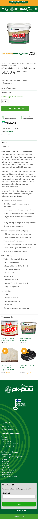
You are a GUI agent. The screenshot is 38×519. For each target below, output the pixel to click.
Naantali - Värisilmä (7, 446)
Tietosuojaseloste (7, 472)
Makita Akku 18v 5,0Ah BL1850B (27, 366)
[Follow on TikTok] (18, 511)
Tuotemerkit (5, 463)
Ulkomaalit (13, 65)
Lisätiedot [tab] (5, 146)
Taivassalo (4, 439)
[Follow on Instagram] (15, 511)
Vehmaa (4, 437)
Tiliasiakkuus (5, 461)
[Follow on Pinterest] (20, 511)
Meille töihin (5, 465)
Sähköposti (6, 493)
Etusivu (4, 64)
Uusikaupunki (6, 441)
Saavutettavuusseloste (9, 476)
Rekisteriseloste (6, 474)
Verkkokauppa (6, 454)
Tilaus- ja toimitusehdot (9, 470)
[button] (2, 9)
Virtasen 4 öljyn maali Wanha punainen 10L (7, 339)
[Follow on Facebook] (13, 511)
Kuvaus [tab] (4, 142)
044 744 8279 (9, 426)
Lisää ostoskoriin (15, 108)
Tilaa (19, 504)
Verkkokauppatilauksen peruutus (12, 457)
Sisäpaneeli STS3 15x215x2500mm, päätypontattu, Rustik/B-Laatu (8, 368)
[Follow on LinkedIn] (22, 511)
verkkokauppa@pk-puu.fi (9, 429)
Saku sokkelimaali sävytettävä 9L (25, 339)
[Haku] (6, 9)
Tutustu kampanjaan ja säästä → (19, 3)
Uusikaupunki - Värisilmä (9, 444)
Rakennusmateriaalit (16, 64)
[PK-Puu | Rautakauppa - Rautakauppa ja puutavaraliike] (21, 9)
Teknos (11, 135)
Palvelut (4, 459)
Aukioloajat (5, 468)
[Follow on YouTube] (25, 511)
